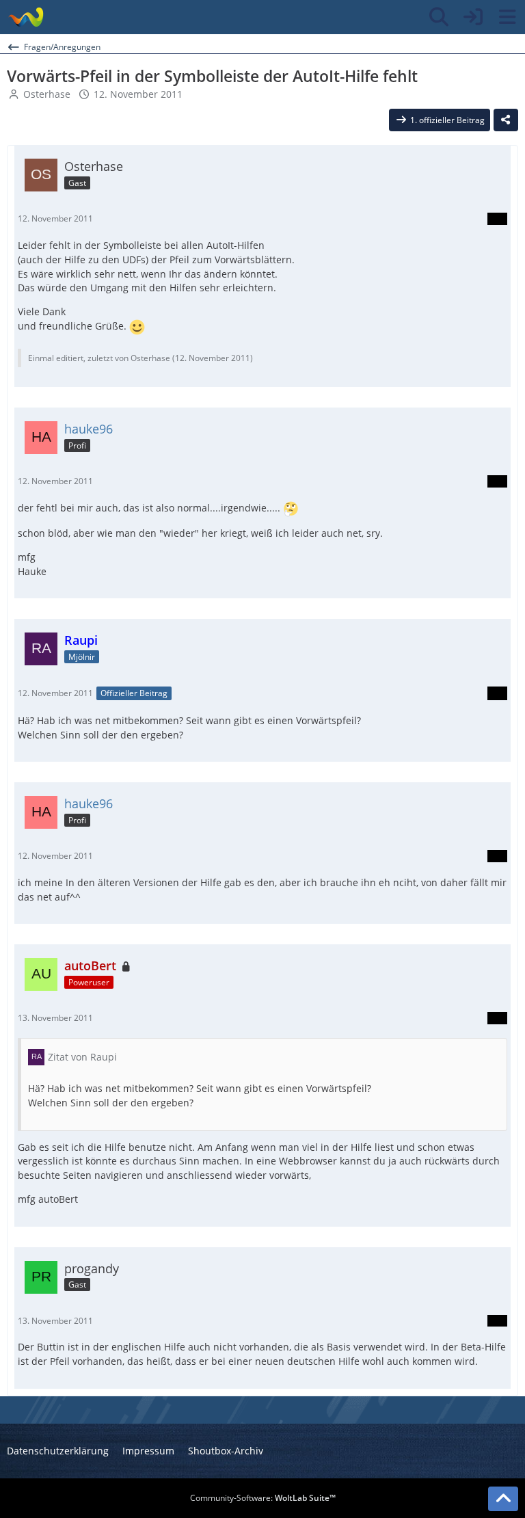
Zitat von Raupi (82, 1056)
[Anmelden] (473, 17)
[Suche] (439, 17)
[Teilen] (506, 120)
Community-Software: (263, 1498)
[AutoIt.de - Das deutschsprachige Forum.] (25, 17)
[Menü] (507, 17)
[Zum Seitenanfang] (503, 1499)
